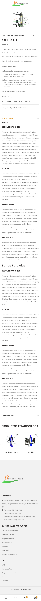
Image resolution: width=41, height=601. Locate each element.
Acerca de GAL (7, 569)
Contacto (5, 581)
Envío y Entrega (8, 416)
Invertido (30, 452)
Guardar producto (23, 101)
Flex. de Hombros (11, 452)
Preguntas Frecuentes (10, 573)
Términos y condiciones (10, 577)
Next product (38, 35)
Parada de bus (7, 542)
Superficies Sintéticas (9, 554)
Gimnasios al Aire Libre (10, 531)
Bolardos (5, 546)
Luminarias (5, 550)
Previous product (33, 35)
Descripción (7, 118)
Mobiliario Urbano (8, 535)
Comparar (8, 101)
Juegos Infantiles (8, 539)
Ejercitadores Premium (15, 35)
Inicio (3, 35)
